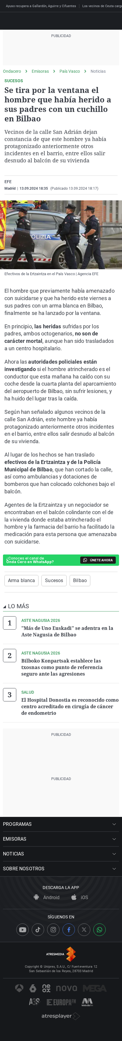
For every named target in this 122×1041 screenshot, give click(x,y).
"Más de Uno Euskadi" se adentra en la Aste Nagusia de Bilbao (67, 631)
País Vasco (70, 71)
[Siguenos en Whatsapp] (99, 929)
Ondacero (12, 71)
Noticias (98, 71)
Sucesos (54, 580)
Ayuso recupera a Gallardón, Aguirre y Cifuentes (41, 6)
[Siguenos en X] (84, 929)
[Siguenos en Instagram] (53, 929)
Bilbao (80, 580)
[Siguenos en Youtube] (22, 929)
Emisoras (40, 71)
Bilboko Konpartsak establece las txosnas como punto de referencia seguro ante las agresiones (62, 667)
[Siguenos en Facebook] (68, 929)
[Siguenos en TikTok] (38, 929)
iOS (84, 897)
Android (51, 897)
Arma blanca (21, 580)
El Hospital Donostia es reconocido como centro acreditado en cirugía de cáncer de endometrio (70, 706)
